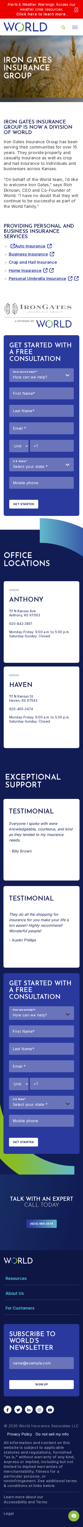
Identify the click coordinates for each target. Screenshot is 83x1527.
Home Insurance (25, 270)
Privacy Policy (19, 1434)
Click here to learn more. (41, 14)
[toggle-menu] (75, 27)
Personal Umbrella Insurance (37, 278)
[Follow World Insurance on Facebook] (8, 1409)
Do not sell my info (52, 1434)
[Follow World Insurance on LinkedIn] (29, 1409)
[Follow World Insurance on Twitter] (18, 1409)
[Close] (76, 9)
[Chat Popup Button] (73, 1515)
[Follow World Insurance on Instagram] (39, 1409)
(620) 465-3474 (41, 1223)
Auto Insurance (30, 246)
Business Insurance (28, 254)
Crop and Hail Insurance (33, 262)
